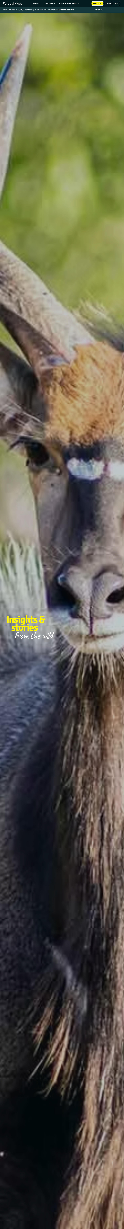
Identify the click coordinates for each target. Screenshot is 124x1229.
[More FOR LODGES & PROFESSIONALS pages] (78, 3)
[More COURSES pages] (39, 3)
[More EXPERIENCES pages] (54, 3)
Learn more (98, 10)
